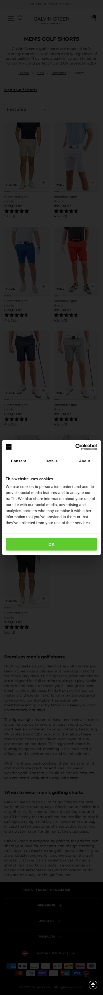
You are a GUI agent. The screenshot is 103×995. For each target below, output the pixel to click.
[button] (93, 985)
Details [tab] (52, 461)
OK (51, 544)
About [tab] (84, 461)
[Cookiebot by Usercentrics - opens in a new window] (75, 447)
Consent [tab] (18, 461)
